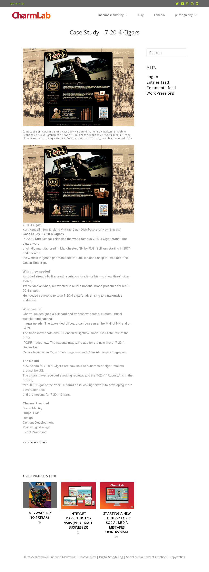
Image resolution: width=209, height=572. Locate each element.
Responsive (96, 135)
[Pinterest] (187, 4)
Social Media (113, 135)
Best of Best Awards (39, 131)
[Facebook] (182, 4)
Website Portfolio (67, 138)
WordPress (125, 138)
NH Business (78, 135)
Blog (57, 131)
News (65, 135)
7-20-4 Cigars (39, 442)
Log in (152, 76)
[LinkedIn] (197, 4)
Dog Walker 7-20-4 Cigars (40, 515)
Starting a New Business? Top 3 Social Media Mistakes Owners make (117, 522)
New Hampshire (49, 135)
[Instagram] (192, 4)
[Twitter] (177, 4)
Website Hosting (43, 138)
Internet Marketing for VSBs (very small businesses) (78, 520)
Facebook (68, 131)
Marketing (109, 131)
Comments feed (161, 87)
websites (110, 138)
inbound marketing (88, 131)
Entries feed (158, 82)
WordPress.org (160, 93)
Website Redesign (91, 138)
